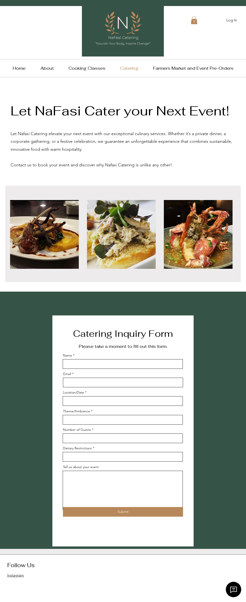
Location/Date (73, 392)
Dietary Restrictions (77, 448)
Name (67, 355)
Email (67, 374)
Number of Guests (77, 429)
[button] (194, 20)
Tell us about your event (81, 467)
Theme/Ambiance (76, 411)
